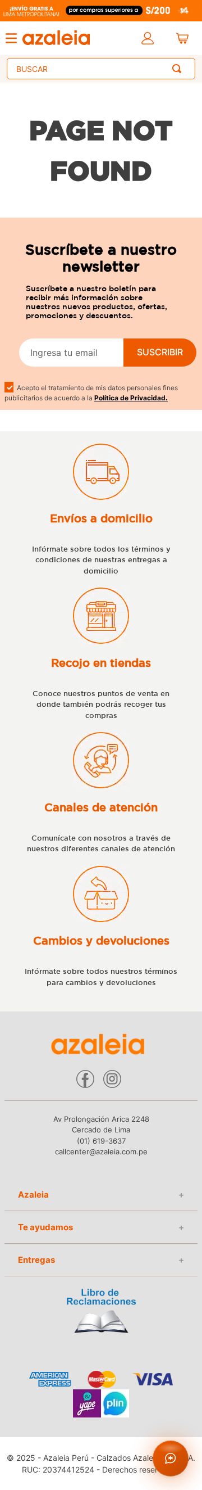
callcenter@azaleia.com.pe (101, 1151)
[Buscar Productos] (179, 68)
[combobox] (101, 68)
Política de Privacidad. (131, 398)
